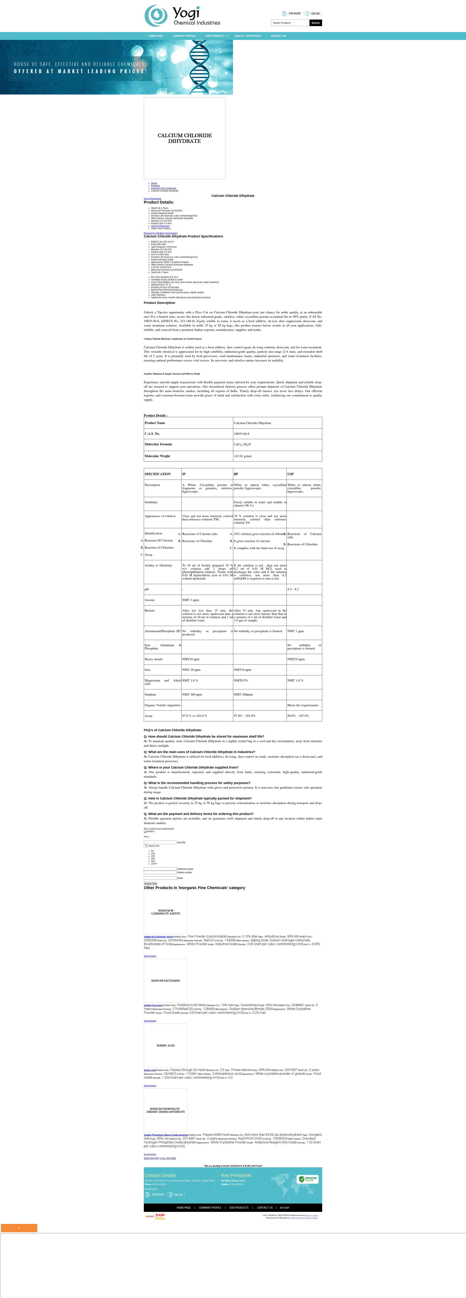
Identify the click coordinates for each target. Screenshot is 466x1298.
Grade (154, 259)
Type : (268, 936)
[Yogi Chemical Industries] (182, 27)
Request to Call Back (154, 233)
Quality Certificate (247, 36)
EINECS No (157, 242)
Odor (153, 295)
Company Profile (184, 36)
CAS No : (225, 940)
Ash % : (255, 1013)
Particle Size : (201, 936)
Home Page (156, 36)
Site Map (284, 1208)
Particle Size (157, 252)
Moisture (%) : (243, 936)
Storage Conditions (160, 292)
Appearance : (190, 944)
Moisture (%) (157, 249)
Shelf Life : (170, 940)
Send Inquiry (171, 233)
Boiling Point (157, 290)
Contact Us (278, 36)
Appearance (157, 262)
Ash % (154, 254)
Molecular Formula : (199, 940)
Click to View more (160, 226)
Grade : (223, 944)
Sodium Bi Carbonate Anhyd (158, 936)
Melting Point (157, 284)
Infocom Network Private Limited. (304, 1218)
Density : (270, 944)
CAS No (155, 267)
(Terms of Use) (312, 1215)
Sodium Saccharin (153, 1005)
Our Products (215, 36)
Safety (154, 297)
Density (155, 257)
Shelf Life (155, 272)
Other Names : (244, 1009)
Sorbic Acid (150, 1070)
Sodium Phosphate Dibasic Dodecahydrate (166, 1135)
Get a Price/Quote (152, 198)
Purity (154, 244)
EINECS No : (291, 1005)
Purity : (289, 936)
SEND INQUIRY (152, 1158)
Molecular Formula (160, 270)
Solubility (155, 279)
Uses (153, 282)
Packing (155, 287)
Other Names (157, 264)
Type (153, 247)
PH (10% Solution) (160, 277)
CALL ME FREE (168, 1158)
